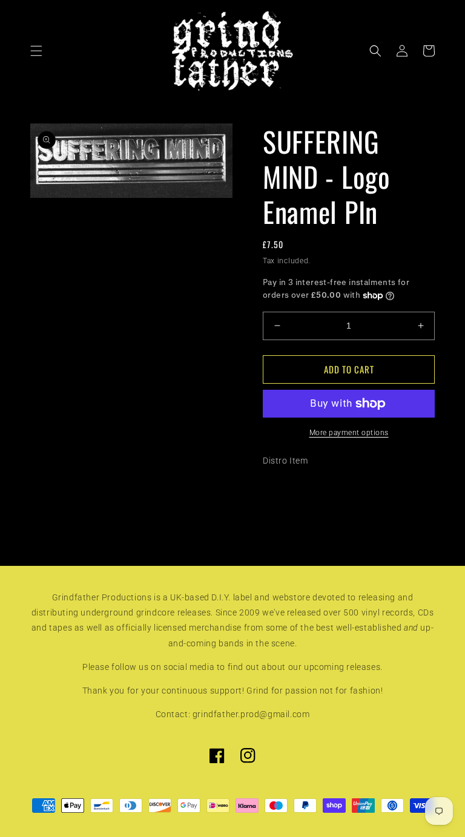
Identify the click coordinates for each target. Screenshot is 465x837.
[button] (36, 51)
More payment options (349, 432)
